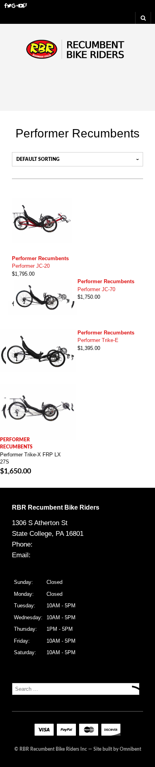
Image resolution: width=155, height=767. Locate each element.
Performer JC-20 (31, 266)
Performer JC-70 (96, 289)
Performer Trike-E (98, 340)
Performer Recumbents (40, 258)
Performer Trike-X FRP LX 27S (30, 458)
